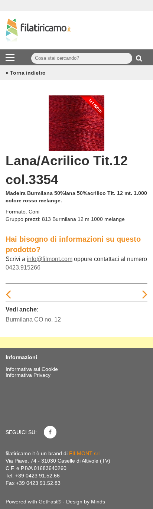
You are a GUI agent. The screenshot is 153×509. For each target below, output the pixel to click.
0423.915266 (23, 267)
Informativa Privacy (28, 375)
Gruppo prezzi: (23, 219)
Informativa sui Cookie (32, 369)
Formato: (16, 212)
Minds (98, 502)
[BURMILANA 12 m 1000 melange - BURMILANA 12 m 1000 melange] (76, 121)
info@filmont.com (49, 259)
